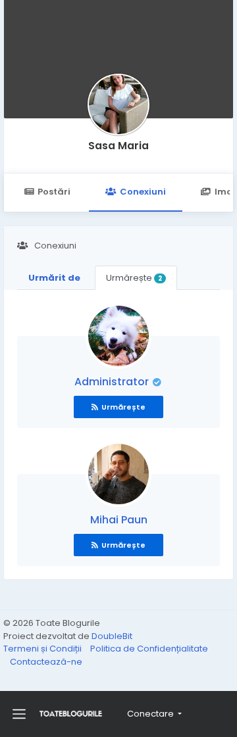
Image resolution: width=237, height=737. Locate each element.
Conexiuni (143, 191)
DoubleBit (112, 636)
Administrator (112, 381)
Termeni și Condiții (43, 648)
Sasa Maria (118, 146)
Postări (54, 191)
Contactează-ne (46, 661)
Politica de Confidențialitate (149, 648)
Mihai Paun (118, 519)
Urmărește (134, 278)
